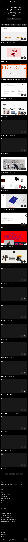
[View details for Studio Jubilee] (14, 34)
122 (10, 474)
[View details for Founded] (14, 423)
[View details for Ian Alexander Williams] (14, 405)
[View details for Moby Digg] (14, 238)
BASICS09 (4, 116)
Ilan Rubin (3, 190)
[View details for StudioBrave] (14, 331)
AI (2, 24)
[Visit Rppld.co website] (24, 317)
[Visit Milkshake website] (24, 95)
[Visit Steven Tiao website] (24, 465)
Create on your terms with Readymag (10, 79)
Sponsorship (4, 496)
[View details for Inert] (14, 294)
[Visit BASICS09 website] (24, 113)
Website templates (6, 513)
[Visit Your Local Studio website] (24, 206)
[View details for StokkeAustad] (14, 164)
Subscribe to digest (6, 498)
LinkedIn (3, 536)
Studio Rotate (4, 153)
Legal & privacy (5, 505)
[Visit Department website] (24, 280)
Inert (2, 302)
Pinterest (3, 532)
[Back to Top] (25, 539)
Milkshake (3, 98)
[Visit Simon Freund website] (24, 354)
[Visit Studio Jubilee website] (24, 39)
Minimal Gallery (14, 2)
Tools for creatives (6, 515)
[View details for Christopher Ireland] (14, 386)
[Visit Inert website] (24, 298)
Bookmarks (4, 500)
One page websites (6, 524)
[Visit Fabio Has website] (24, 261)
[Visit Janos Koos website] (24, 57)
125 (21, 474)
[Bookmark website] (22, 39)
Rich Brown (4, 450)
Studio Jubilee (4, 42)
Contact (3, 503)
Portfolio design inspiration (8, 521)
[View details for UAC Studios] (14, 219)
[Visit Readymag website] (14, 71)
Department (4, 283)
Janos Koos (4, 61)
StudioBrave (4, 339)
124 (18, 474)
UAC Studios (4, 228)
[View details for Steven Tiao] (14, 460)
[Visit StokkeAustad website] (24, 169)
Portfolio (7, 24)
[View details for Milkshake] (14, 90)
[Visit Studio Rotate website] (24, 150)
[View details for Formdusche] (14, 368)
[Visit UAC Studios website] (24, 224)
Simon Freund (4, 357)
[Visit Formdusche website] (24, 373)
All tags (24, 24)
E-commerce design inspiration (8, 519)
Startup (19, 24)
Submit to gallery (5, 494)
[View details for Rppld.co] (14, 312)
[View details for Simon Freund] (14, 349)
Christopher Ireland (6, 394)
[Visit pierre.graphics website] (24, 132)
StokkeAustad (4, 172)
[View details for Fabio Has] (14, 257)
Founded (3, 431)
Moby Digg (4, 246)
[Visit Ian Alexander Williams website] (24, 410)
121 (6, 474)
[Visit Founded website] (24, 428)
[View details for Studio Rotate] (14, 145)
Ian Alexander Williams (6, 413)
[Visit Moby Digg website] (24, 243)
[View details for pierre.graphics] (14, 127)
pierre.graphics (4, 135)
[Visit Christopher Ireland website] (24, 391)
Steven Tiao (4, 468)
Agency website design (7, 517)
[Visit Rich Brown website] (24, 447)
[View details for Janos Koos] (14, 53)
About (2, 492)
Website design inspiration (7, 511)
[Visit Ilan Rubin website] (24, 187)
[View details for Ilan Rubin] (14, 182)
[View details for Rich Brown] (14, 442)
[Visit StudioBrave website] (24, 335)
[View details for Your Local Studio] (14, 201)
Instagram (3, 534)
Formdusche (4, 376)
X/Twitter (3, 530)
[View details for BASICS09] (14, 108)
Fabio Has (3, 265)
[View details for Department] (14, 275)
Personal (13, 24)
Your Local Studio (5, 209)
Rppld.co (3, 320)
